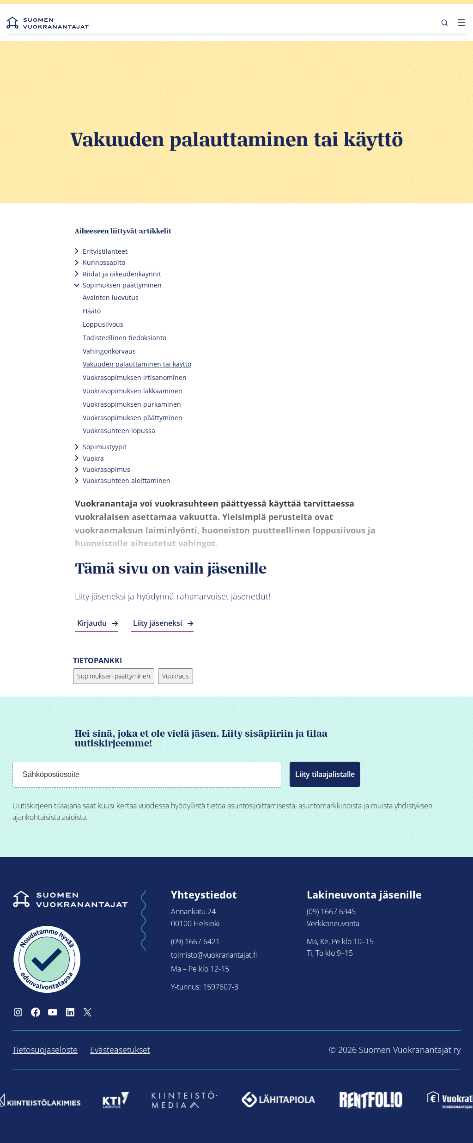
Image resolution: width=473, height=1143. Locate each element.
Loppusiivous (103, 324)
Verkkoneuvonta (333, 923)
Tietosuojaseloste (45, 1049)
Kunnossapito (104, 262)
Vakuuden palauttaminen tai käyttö (137, 364)
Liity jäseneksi (157, 623)
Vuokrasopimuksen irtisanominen (135, 377)
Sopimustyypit (105, 446)
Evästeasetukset (120, 1049)
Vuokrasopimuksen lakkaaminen (132, 390)
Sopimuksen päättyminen (122, 284)
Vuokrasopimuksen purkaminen (132, 404)
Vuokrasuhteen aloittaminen (126, 480)
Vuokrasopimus (106, 469)
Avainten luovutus (111, 297)
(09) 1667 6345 (331, 911)
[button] (445, 23)
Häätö (92, 310)
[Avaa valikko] (461, 22)
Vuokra (93, 458)
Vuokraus (175, 676)
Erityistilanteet (105, 251)
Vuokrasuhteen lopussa (119, 430)
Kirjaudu (92, 623)
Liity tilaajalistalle (325, 774)
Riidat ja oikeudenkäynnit (122, 273)
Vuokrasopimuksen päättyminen (132, 417)
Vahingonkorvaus (109, 351)
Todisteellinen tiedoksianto (124, 337)
